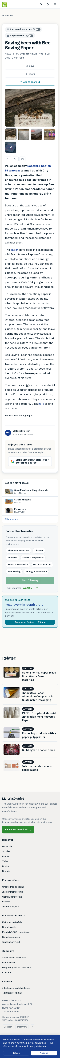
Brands (6, 871)
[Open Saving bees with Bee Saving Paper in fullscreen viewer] (30, 108)
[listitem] (10, 134)
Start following (30, 580)
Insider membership (12, 891)
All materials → (13, 519)
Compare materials (12, 896)
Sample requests (11, 937)
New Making (14, 571)
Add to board (30, 82)
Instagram (22, 1027)
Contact (6, 972)
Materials (7, 846)
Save (31, 65)
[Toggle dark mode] (48, 4)
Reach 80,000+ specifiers (15, 932)
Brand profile (9, 927)
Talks (5, 861)
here (41, 403)
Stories (6, 851)
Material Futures (42, 564)
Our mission (8, 962)
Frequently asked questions (16, 967)
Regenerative (17, 35)
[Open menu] (55, 4)
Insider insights (10, 906)
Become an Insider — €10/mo (30, 622)
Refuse (16, 1053)
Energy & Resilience (36, 571)
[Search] (41, 4)
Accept (44, 1053)
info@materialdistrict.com (16, 988)
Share (32, 74)
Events (5, 856)
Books (5, 866)
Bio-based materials (21, 29)
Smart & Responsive (33, 557)
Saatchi (32, 165)
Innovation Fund (11, 942)
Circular (39, 550)
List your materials (12, 922)
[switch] (37, 29)
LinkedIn (8, 1027)
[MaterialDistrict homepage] (12, 4)
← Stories (7, 15)
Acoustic (12, 557)
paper (14, 249)
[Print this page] (22, 159)
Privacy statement (37, 1046)
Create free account (13, 886)
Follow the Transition (18, 829)
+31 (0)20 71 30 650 (12, 993)
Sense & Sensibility (18, 564)
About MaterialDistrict (14, 957)
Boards (6, 901)
